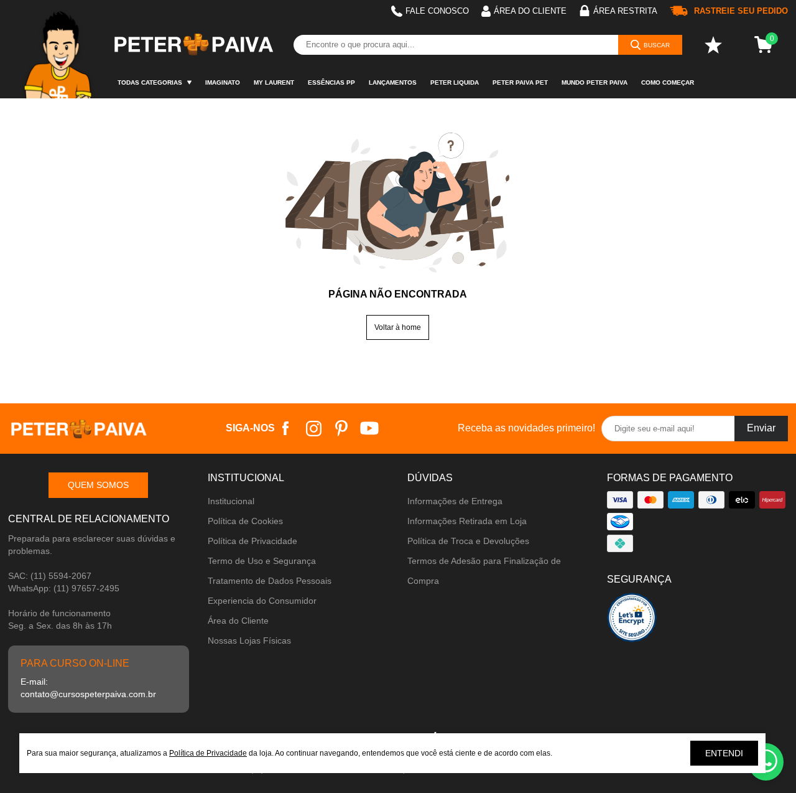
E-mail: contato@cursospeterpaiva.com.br (88, 688)
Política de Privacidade (252, 541)
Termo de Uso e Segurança (262, 561)
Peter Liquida (454, 82)
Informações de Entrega (454, 501)
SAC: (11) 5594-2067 (49, 576)
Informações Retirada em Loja (467, 521)
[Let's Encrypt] (632, 621)
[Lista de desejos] (713, 45)
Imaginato (222, 82)
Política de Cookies (245, 521)
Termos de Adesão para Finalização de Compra (484, 571)
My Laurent (274, 82)
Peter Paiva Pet (520, 82)
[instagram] (314, 428)
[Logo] (193, 45)
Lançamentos (393, 82)
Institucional (231, 501)
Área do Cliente (238, 621)
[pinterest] (342, 428)
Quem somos (98, 485)
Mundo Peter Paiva (594, 82)
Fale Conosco (437, 11)
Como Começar (667, 82)
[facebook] (286, 428)
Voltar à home (397, 327)
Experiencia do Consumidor (262, 601)
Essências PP (331, 82)
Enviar (761, 428)
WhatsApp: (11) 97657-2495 (63, 588)
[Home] (59, 49)
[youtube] (370, 428)
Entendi (724, 753)
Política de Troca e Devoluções (468, 541)
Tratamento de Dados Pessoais (269, 581)
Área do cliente (530, 11)
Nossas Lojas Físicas (249, 640)
